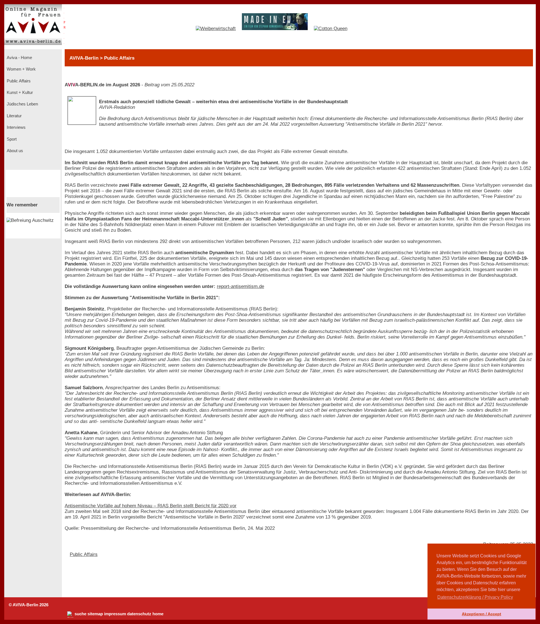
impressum (115, 614)
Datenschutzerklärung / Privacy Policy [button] (475, 597)
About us (14, 150)
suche (80, 614)
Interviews (16, 127)
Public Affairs (18, 81)
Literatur (14, 116)
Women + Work (21, 69)
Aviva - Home (19, 57)
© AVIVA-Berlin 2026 (28, 605)
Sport (11, 139)
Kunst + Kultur (19, 92)
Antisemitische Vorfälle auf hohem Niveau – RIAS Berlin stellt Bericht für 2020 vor (151, 505)
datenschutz (139, 614)
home (157, 614)
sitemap (95, 614)
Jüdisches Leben (22, 104)
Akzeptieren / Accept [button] (481, 614)
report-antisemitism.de (240, 286)
